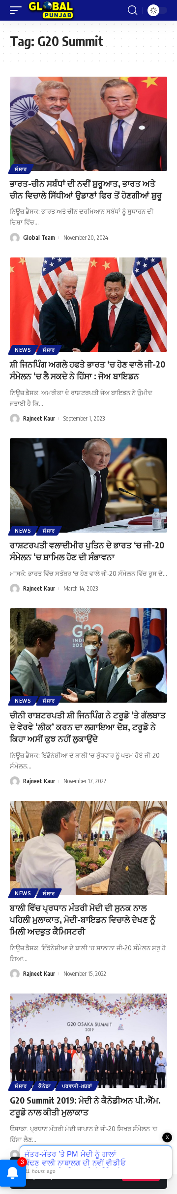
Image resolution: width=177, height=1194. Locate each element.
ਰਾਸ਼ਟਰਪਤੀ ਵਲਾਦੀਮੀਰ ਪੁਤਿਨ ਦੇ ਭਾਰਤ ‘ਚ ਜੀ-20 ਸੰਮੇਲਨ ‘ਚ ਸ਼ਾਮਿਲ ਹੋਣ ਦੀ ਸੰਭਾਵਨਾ (87, 551)
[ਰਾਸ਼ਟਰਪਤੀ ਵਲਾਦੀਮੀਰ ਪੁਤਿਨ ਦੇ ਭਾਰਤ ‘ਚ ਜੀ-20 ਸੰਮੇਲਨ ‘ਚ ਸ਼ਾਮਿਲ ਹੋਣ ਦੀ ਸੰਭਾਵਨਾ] (88, 485)
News (23, 350)
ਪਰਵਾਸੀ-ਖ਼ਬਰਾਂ (77, 1086)
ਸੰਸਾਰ (21, 169)
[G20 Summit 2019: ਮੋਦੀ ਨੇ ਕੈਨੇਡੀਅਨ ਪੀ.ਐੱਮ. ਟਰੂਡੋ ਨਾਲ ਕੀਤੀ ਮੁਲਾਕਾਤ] (88, 1041)
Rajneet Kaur (39, 418)
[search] (132, 10)
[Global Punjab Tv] (51, 10)
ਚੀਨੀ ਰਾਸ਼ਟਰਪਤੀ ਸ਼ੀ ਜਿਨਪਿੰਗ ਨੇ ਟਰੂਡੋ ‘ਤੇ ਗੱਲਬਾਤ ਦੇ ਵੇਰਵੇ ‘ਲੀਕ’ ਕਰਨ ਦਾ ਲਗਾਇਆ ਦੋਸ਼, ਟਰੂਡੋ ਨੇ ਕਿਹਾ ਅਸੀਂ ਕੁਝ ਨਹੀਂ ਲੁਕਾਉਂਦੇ (88, 727)
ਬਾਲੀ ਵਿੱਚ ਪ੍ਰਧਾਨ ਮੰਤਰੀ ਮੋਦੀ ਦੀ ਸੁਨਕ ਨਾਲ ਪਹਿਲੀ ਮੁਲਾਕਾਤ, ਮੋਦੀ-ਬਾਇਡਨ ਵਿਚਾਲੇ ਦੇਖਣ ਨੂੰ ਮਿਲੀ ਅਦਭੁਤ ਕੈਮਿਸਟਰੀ (82, 919)
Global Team (39, 237)
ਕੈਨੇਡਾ (44, 1086)
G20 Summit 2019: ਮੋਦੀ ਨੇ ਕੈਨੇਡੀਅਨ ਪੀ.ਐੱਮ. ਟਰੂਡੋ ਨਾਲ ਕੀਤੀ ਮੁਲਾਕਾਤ (85, 1106)
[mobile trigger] (18, 10)
